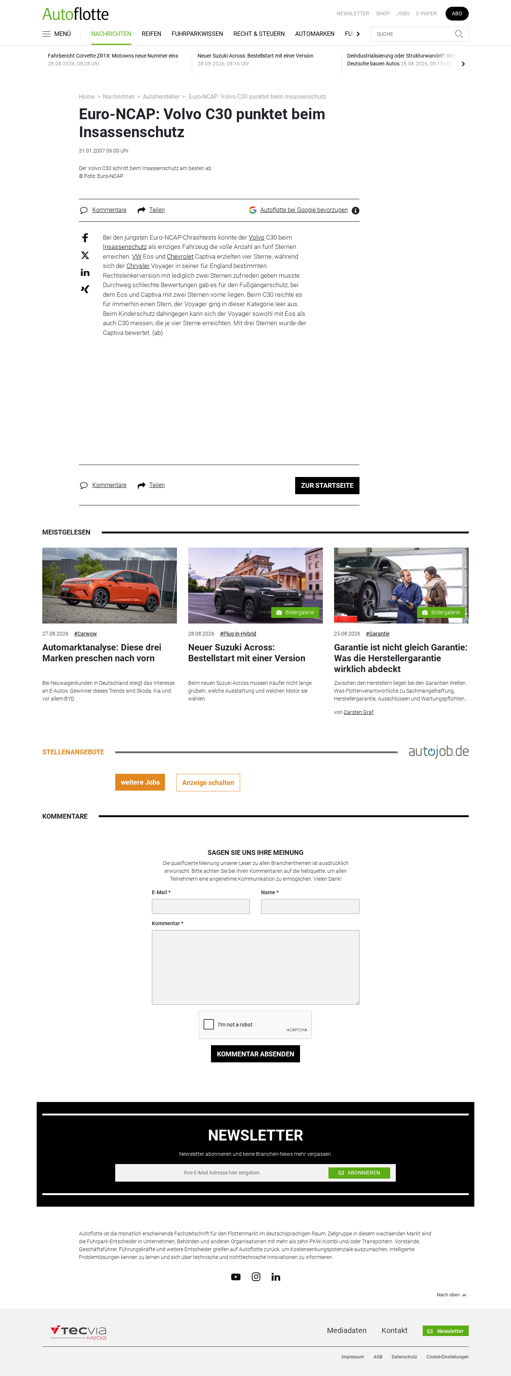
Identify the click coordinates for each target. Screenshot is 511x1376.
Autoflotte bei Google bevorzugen (304, 209)
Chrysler (138, 266)
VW (136, 256)
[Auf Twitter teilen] (85, 255)
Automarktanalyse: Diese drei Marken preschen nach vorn (101, 653)
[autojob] (439, 752)
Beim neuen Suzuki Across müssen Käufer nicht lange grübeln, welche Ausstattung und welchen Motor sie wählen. (250, 691)
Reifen (151, 33)
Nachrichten (111, 33)
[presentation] (463, 63)
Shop (383, 13)
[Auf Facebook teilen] (85, 237)
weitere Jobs (140, 782)
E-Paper (426, 13)
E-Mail (159, 892)
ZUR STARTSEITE (327, 485)
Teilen (157, 209)
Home (87, 96)
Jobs (403, 13)
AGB (378, 1357)
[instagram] (256, 1277)
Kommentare (109, 209)
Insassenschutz (125, 246)
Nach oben (448, 1294)
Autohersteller (161, 96)
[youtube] (236, 1276)
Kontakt (395, 1330)
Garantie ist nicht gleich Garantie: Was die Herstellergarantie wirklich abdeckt (401, 658)
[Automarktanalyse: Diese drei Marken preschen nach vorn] (109, 586)
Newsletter (353, 13)
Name (268, 892)
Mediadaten (347, 1330)
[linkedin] (276, 1276)
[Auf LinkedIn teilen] (85, 272)
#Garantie (377, 634)
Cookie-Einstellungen (447, 1357)
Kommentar (166, 923)
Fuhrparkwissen (197, 33)
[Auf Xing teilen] (85, 289)
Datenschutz (404, 1357)
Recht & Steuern (259, 33)
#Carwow (85, 634)
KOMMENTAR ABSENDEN (255, 1054)
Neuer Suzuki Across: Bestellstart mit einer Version (246, 653)
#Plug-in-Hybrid (238, 634)
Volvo (256, 237)
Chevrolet (180, 256)
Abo (457, 13)
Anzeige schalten (208, 782)
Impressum (353, 1357)
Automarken (314, 33)
